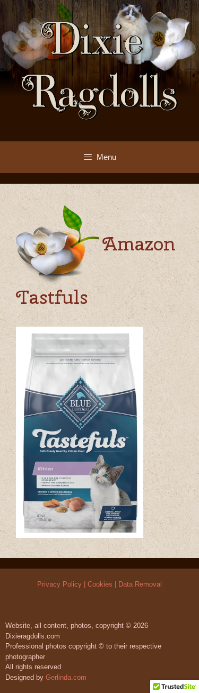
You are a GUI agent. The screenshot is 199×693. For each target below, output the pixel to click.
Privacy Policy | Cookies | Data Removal (99, 584)
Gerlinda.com (66, 677)
